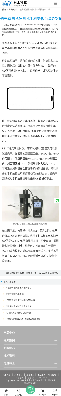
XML (39, 377)
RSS (45, 377)
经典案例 (12, 9)
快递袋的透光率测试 (15, 294)
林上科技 (6, 374)
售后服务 (41, 374)
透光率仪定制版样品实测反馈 (18, 306)
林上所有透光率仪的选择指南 (18, 287)
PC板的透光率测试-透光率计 (18, 313)
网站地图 (19, 377)
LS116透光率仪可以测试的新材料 (20, 300)
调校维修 (52, 374)
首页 (4, 9)
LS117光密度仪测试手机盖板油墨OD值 (23, 319)
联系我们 (31, 377)
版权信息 (30, 374)
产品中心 (18, 374)
